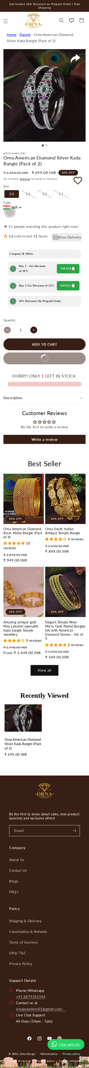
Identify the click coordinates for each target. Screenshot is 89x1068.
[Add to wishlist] (72, 180)
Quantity (9, 320)
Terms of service (20, 1060)
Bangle (25, 35)
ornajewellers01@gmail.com (40, 1009)
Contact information (71, 1060)
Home (11, 35)
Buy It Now (29, 360)
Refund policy (49, 1053)
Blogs (13, 881)
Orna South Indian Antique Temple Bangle (62, 531)
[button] (6, 21)
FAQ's (14, 892)
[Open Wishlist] (71, 20)
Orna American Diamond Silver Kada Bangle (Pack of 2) (23, 743)
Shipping (25, 178)
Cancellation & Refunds (28, 931)
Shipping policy (45, 1060)
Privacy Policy (20, 964)
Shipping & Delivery (25, 921)
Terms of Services (23, 942)
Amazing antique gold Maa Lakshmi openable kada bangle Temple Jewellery (20, 628)
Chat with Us (69, 1044)
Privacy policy (71, 1053)
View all (45, 670)
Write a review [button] (44, 439)
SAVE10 (65, 268)
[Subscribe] (74, 830)
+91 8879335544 (30, 997)
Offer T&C (17, 953)
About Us (16, 860)
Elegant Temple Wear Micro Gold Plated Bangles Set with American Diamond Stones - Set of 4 (65, 630)
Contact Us (18, 870)
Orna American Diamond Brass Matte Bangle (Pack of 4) (22, 533)
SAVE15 (65, 285)
